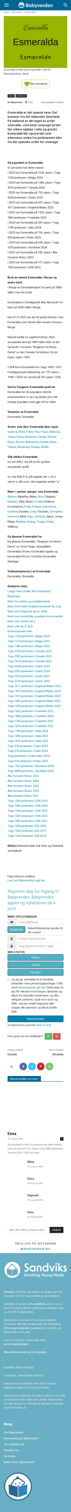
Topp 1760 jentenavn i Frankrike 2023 (30, 721)
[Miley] (16, 1164)
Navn (6, 12)
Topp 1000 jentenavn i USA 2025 (28, 801)
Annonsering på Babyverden (21, 1438)
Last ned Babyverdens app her (26, 880)
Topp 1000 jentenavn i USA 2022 (28, 816)
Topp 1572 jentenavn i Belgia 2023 (29, 641)
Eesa (12, 1133)
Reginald (33, 1195)
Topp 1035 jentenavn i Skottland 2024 (31, 766)
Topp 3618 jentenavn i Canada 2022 (30, 661)
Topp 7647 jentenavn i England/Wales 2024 (34, 691)
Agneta (12, 496)
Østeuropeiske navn (20, 631)
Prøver (36, 957)
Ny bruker (10, 1456)
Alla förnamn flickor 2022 (23, 791)
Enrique (36, 506)
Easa (30, 1212)
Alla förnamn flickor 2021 (23, 796)
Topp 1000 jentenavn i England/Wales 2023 (34, 701)
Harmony (13, 516)
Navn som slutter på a (21, 621)
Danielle (12, 1054)
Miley (30, 1161)
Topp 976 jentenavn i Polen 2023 (28, 761)
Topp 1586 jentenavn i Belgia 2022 (29, 646)
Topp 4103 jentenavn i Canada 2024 (30, 651)
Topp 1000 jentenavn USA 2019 (27, 831)
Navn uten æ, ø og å (20, 626)
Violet (50, 521)
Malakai (20, 521)
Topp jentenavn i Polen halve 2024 (29, 756)
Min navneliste (38, 83)
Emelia (38, 501)
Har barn (35, 972)
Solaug (31, 521)
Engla (27, 506)
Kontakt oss (11, 1450)
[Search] (65, 5)
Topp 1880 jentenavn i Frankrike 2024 (30, 716)
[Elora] (16, 1181)
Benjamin (30, 436)
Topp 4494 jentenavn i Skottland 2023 (31, 771)
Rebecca (54, 432)
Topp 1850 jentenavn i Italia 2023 (28, 736)
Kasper (35, 447)
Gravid (35, 964)
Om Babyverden (13, 1432)
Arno (41, 496)
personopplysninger (16, 1344)
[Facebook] (23, 1066)
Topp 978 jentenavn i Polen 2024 (28, 751)
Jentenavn (17, 12)
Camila (41, 436)
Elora (30, 1178)
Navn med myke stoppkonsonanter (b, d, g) (34, 606)
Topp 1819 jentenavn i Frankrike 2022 (30, 726)
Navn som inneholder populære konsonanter (35, 616)
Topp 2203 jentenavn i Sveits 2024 (29, 671)
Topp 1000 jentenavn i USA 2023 (28, 811)
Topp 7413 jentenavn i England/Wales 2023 (34, 696)
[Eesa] (35, 1107)
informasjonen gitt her (31, 987)
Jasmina (39, 516)
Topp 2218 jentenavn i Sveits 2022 (29, 681)
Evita (33, 511)
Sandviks (9, 1292)
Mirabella (57, 1054)
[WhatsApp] (49, 1066)
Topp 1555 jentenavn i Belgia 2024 (29, 636)
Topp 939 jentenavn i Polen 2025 (28, 746)
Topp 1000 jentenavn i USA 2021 (28, 821)
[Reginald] (16, 1198)
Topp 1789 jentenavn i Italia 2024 (28, 731)
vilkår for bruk (43, 1025)
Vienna (51, 436)
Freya (29, 432)
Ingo (30, 516)
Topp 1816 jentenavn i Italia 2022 (28, 741)
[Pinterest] (40, 1066)
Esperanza (49, 506)
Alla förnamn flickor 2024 (23, 781)
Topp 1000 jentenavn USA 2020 (27, 826)
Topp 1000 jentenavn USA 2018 (27, 836)
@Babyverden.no (35, 1249)
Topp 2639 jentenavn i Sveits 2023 (29, 676)
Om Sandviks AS (14, 1444)
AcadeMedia (38, 1304)
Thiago (41, 521)
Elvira (11, 442)
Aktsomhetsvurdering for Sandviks (25, 1352)
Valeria (12, 447)
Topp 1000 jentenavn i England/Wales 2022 (34, 706)
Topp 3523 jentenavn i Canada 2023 (30, 656)
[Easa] (16, 1215)
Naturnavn (14, 596)
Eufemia (13, 511)
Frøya (44, 432)
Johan (11, 436)
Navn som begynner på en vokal (27, 611)
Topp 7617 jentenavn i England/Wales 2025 (34, 686)
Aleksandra (32, 442)
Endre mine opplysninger (19, 1462)
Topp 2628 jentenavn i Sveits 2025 (29, 666)
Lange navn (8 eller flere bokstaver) (29, 591)
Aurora (19, 442)
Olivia (21, 432)
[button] (6, 5)
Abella (44, 447)
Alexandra (23, 447)
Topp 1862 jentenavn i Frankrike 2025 (30, 711)
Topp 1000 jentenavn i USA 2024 (28, 806)
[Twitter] (32, 1066)
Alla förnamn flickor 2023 (23, 786)
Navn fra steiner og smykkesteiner (29, 601)
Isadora (12, 432)
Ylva (36, 432)
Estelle (44, 442)
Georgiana (56, 511)
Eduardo (13, 501)
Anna (53, 442)
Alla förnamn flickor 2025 (23, 776)
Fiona (20, 436)
